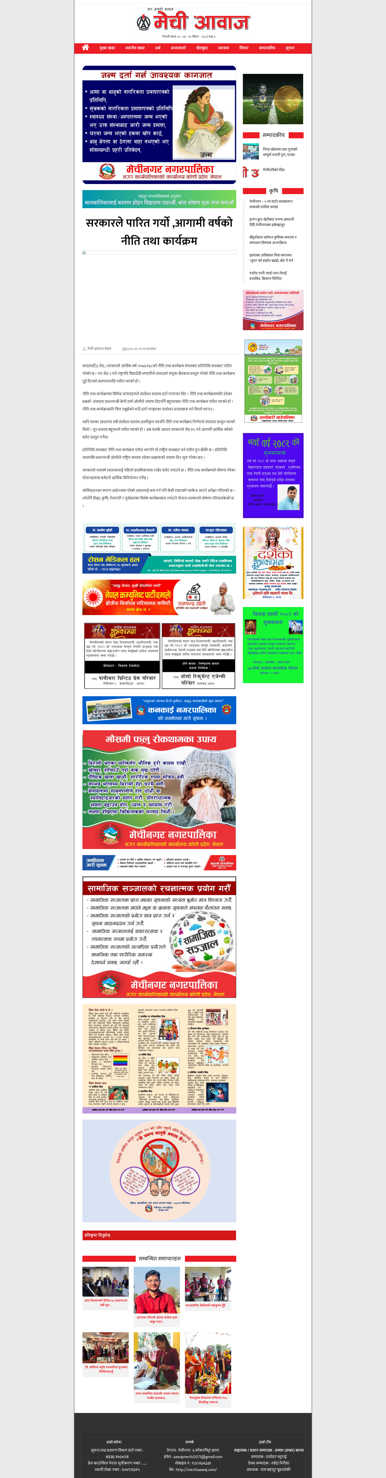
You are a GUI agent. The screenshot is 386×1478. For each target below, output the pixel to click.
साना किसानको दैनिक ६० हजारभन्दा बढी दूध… (105, 1303)
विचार (243, 48)
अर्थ (157, 48)
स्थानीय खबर (135, 48)
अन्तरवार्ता (178, 48)
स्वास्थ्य (223, 48)
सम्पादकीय (267, 48)
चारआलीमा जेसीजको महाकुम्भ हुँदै (205, 1305)
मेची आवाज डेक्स (99, 348)
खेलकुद (202, 48)
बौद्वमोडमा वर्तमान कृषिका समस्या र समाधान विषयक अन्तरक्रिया (273, 240)
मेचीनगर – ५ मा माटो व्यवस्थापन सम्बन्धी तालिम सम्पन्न (271, 204)
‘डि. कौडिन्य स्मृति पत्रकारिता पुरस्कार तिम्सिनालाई (106, 1370)
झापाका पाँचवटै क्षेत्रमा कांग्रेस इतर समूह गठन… (157, 1320)
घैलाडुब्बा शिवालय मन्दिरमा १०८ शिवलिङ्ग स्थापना (208, 1400)
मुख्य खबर (107, 48)
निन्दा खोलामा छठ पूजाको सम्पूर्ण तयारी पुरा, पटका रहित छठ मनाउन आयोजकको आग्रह (280, 158)
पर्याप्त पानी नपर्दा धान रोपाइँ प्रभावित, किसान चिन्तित (268, 276)
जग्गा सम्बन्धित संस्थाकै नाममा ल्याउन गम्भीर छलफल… (157, 1396)
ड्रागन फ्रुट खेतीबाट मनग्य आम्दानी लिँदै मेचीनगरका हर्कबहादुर (271, 222)
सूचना (290, 48)
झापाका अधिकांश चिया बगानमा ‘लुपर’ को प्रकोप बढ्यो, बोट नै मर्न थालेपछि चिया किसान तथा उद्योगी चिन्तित (271, 263)
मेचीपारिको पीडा (274, 170)
